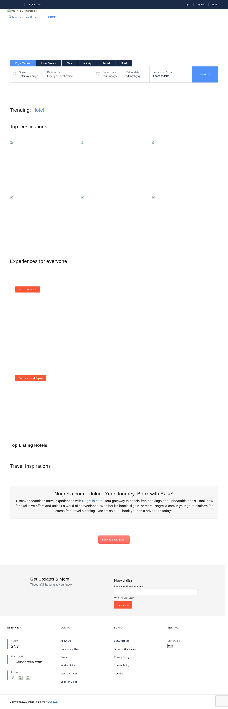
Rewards (66, 657)
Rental (126, 17)
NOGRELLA (52, 701)
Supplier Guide (69, 681)
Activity (106, 17)
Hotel (69, 17)
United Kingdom (185, 221)
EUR (214, 4)
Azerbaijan (185, 167)
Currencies (173, 640)
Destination (53, 72)
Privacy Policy (121, 657)
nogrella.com (34, 4)
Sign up (130, 338)
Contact (118, 673)
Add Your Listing (28, 424)
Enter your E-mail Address (128, 586)
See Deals (24, 340)
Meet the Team (69, 673)
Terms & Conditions (125, 649)
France (114, 167)
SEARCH (205, 74)
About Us (66, 640)
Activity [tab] (87, 63)
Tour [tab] (69, 63)
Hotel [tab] (124, 63)
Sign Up (201, 4)
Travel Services (152, 17)
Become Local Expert (114, 539)
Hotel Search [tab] (48, 63)
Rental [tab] (106, 63)
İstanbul (43, 167)
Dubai (42, 221)
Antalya (114, 221)
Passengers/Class (163, 72)
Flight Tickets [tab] (22, 63)
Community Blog (70, 649)
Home (52, 17)
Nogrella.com (92, 501)
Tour (87, 17)
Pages (177, 17)
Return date (132, 72)
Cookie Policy (121, 665)
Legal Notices (121, 640)
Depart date (109, 72)
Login (187, 4)
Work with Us (68, 665)
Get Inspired (186, 334)
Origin (22, 72)
